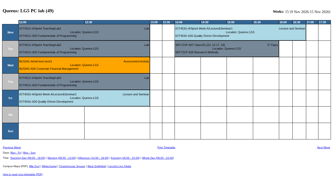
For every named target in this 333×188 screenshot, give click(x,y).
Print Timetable (166, 147)
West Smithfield (96, 166)
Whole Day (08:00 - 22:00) (158, 157)
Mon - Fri (15, 152)
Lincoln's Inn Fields (119, 166)
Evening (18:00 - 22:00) (125, 157)
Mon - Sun (29, 152)
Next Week (323, 147)
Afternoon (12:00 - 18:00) (93, 157)
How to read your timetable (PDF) (23, 174)
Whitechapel (49, 166)
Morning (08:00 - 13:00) (62, 157)
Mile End (34, 166)
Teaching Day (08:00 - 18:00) (27, 157)
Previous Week (12, 147)
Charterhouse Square (72, 166)
